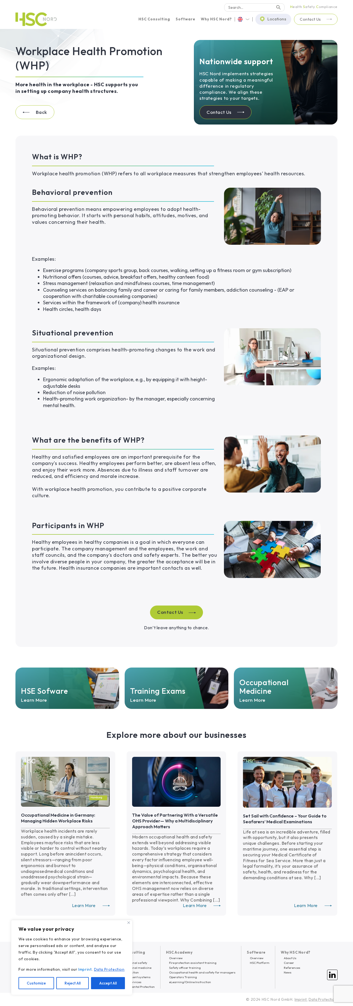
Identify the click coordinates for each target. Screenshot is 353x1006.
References (292, 968)
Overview (176, 958)
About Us (290, 958)
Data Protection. (323, 999)
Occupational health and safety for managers (202, 972)
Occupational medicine (134, 968)
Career (289, 963)
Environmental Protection (136, 987)
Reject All (73, 983)
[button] (154, 19)
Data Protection (109, 969)
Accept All (108, 983)
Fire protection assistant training (192, 963)
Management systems (134, 977)
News (288, 972)
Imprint (85, 969)
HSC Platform (259, 963)
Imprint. (301, 999)
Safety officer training (185, 968)
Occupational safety (132, 963)
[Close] (128, 922)
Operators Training (183, 977)
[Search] (278, 7)
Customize (36, 983)
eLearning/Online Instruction (190, 982)
